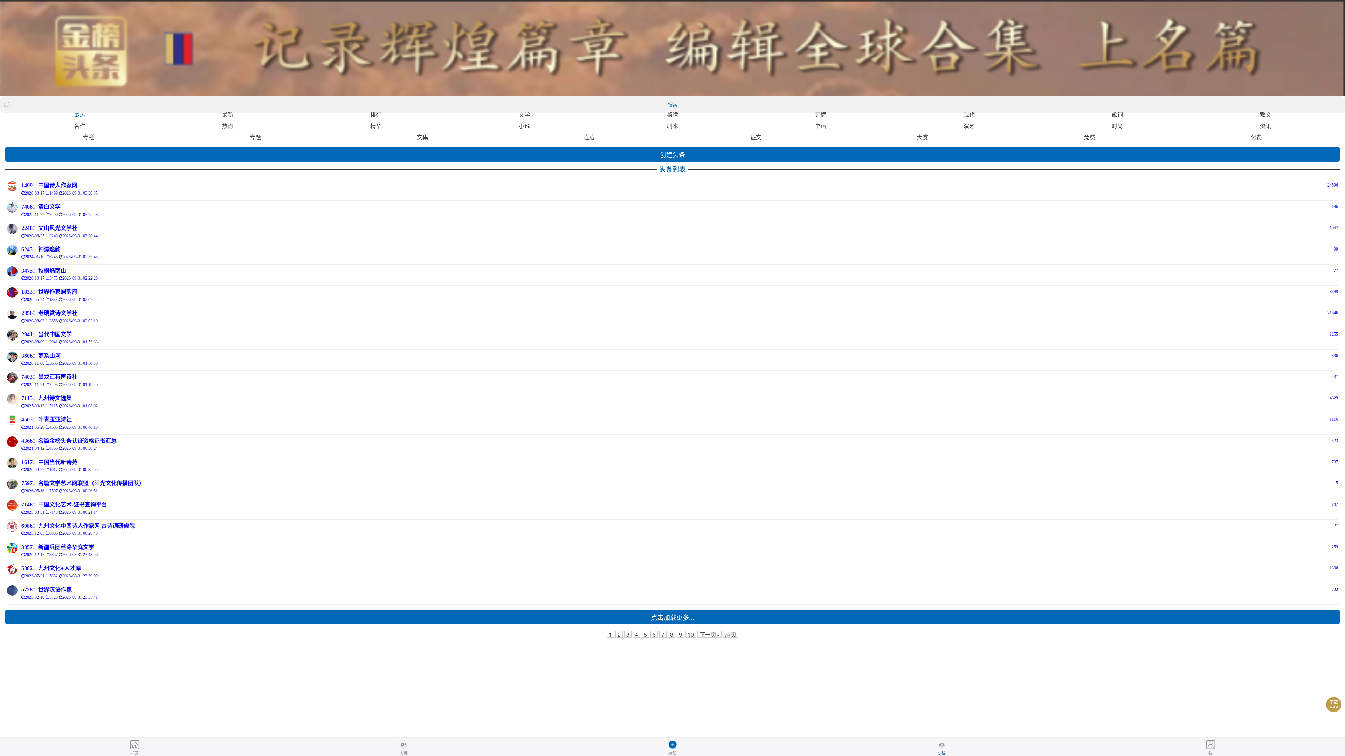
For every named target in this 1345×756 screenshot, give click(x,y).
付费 (1256, 137)
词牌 (820, 114)
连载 (589, 137)
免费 (1089, 137)
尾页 (730, 634)
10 (691, 634)
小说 (524, 126)
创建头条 (672, 154)
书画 (820, 126)
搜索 (672, 104)
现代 (969, 114)
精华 (375, 126)
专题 (255, 137)
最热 (79, 114)
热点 (227, 126)
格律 (672, 114)
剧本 (672, 126)
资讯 (1265, 126)
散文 (1265, 114)
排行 (375, 114)
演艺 (969, 126)
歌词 (1117, 114)
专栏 (88, 137)
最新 (227, 114)
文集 (422, 137)
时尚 (1117, 126)
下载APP (1334, 704)
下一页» (709, 634)
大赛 (922, 137)
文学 (524, 114)
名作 (79, 126)
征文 (755, 137)
